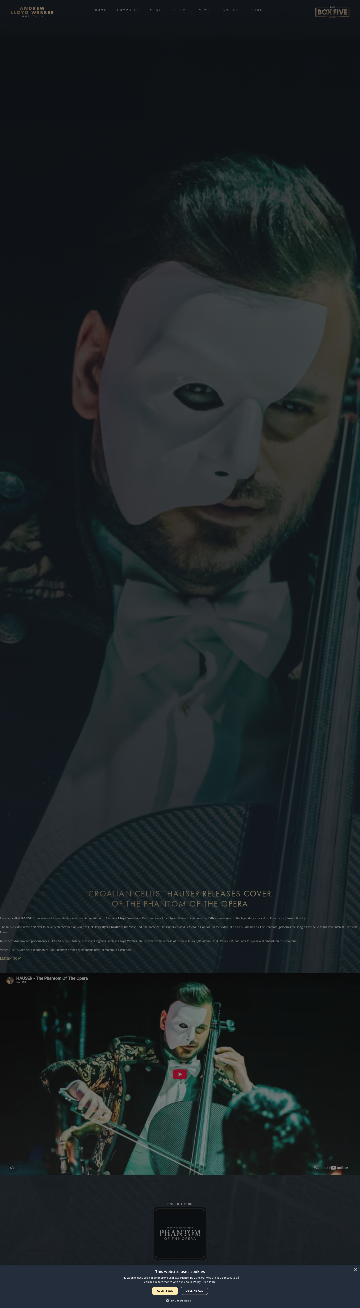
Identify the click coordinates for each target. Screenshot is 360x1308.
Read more (209, 1282)
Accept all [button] (165, 1290)
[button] (180, 1300)
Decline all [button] (194, 1290)
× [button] (355, 1270)
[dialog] (180, 1286)
